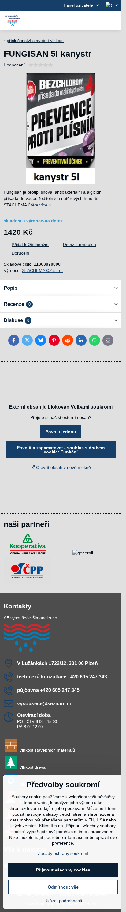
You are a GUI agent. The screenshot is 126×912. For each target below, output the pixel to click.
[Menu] (114, 20)
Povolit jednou (61, 431)
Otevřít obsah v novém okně (63, 467)
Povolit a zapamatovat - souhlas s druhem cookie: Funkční (61, 449)
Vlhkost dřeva (31, 767)
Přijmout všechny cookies (63, 869)
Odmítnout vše (63, 887)
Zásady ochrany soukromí (63, 853)
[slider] (40, 65)
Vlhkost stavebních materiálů (46, 750)
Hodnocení (14, 65)
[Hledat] (84, 20)
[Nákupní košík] (99, 20)
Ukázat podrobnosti (63, 900)
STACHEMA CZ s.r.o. (42, 270)
